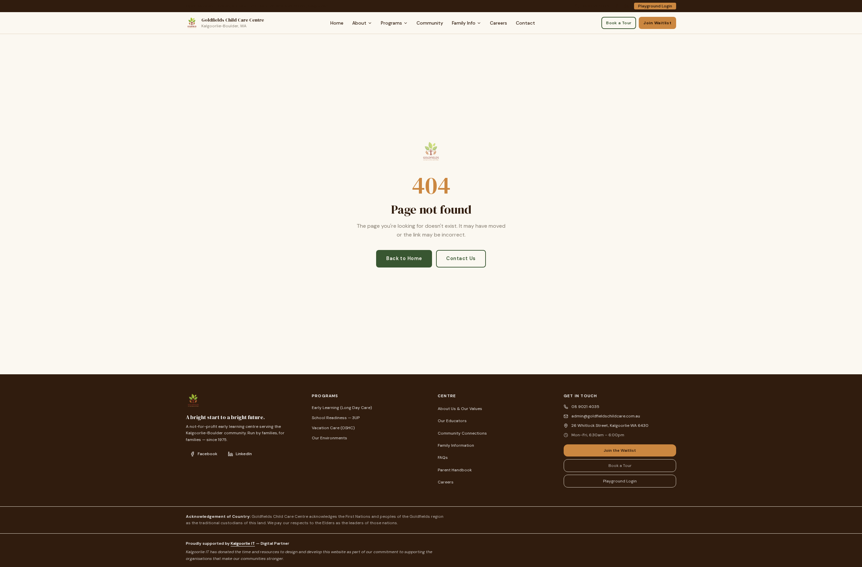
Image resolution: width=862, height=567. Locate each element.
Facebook (207, 453)
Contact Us (460, 258)
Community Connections (462, 433)
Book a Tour (618, 23)
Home (336, 23)
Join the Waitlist (620, 450)
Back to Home (404, 258)
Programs (391, 23)
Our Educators (452, 420)
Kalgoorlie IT (243, 543)
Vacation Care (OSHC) (333, 428)
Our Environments (329, 438)
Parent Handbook (455, 470)
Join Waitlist (657, 23)
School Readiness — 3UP (336, 417)
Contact (525, 23)
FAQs (443, 457)
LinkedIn (244, 453)
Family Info (463, 23)
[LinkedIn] (626, 6)
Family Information (456, 445)
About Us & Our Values (460, 408)
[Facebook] (617, 6)
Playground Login (655, 6)
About (359, 23)
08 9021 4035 (595, 6)
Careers (498, 23)
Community (430, 23)
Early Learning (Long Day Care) (342, 407)
